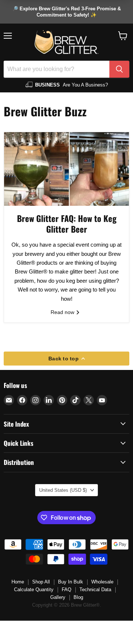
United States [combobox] (63, 490)
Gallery (57, 597)
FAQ (66, 589)
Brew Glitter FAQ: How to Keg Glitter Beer (66, 223)
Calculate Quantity (34, 589)
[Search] (119, 69)
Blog (78, 597)
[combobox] (56, 69)
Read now (63, 312)
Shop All (41, 582)
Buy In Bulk (70, 582)
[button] (123, 36)
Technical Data (95, 589)
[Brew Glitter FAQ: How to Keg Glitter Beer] (66, 169)
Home (17, 582)
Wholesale (102, 582)
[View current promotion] (66, 12)
